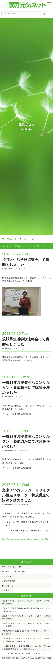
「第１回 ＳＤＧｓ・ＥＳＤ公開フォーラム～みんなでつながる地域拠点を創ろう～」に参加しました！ (26, 647)
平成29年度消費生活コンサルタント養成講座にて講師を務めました (26, 387)
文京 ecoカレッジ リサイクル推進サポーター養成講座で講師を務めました (26, 495)
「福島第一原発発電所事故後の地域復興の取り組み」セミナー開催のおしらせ (26, 609)
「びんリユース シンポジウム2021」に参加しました (23, 653)
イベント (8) (7, 576)
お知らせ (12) (7, 586)
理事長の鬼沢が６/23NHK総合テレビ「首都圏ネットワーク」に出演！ (25, 632)
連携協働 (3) (7, 590)
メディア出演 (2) (9, 581)
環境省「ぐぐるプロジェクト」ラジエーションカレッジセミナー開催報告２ (26, 617)
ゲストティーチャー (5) (11, 567)
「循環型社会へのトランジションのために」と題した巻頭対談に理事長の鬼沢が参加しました (26, 639)
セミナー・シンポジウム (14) (14, 572)
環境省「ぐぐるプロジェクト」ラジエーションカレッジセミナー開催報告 (26, 602)
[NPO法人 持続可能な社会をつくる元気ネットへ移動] (3, 239)
